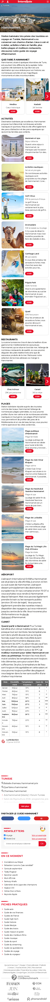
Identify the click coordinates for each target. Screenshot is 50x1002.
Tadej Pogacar (10, 872)
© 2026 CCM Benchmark (37, 973)
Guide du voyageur (12, 954)
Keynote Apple (10, 894)
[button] (2, 96)
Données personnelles (12, 970)
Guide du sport (10, 941)
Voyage (9, 835)
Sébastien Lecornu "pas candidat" (18, 865)
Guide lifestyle (10, 925)
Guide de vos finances (13, 912)
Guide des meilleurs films (15, 935)
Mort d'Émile (9, 878)
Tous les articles (21, 968)
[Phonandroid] (37, 999)
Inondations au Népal (13, 862)
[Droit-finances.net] (37, 988)
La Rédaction (12, 740)
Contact (11, 968)
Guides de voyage (11, 951)
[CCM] (37, 983)
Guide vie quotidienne (13, 948)
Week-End (10, 839)
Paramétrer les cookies (29, 970)
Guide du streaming (12, 944)
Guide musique (10, 938)
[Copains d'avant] (13, 993)
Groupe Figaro (22, 973)
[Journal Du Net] (13, 988)
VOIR (13, 111)
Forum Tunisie (37, 795)
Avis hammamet (12, 795)
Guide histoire (10, 922)
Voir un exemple (39, 835)
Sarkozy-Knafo (10, 881)
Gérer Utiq (42, 970)
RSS (29, 968)
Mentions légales (9, 973)
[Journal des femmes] (13, 983)
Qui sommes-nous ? (11, 965)
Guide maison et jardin (14, 932)
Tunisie (6, 6)
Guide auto (8, 909)
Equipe (22, 965)
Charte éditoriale (32, 965)
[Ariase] (13, 999)
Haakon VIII (9, 888)
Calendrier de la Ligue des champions (20, 885)
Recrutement (37, 968)
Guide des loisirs (11, 928)
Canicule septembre (13, 868)
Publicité (43, 965)
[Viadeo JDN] (37, 993)
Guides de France (11, 916)
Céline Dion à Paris (12, 891)
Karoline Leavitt (11, 875)
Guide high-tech (11, 919)
